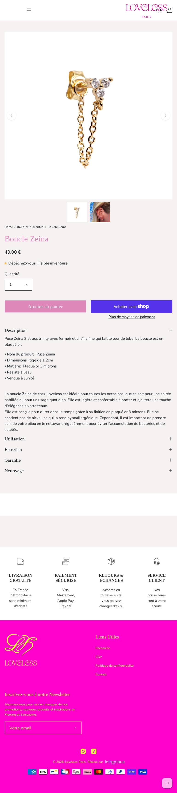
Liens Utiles (107, 637)
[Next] (165, 115)
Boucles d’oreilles (30, 227)
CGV (98, 657)
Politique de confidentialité (114, 665)
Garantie (13, 460)
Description (16, 330)
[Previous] (11, 115)
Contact (100, 674)
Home (9, 227)
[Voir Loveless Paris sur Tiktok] (93, 751)
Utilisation (15, 438)
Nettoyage (14, 470)
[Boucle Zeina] (77, 212)
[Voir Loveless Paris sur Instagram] (83, 751)
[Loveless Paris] (146, 11)
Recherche (102, 648)
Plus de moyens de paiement (132, 316)
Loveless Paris (75, 762)
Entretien (13, 449)
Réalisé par (95, 762)
